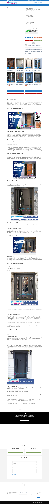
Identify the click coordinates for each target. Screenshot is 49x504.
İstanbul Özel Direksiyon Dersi (23, 493)
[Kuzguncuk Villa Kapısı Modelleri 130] (20, 63)
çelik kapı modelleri (22, 337)
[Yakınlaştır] (8, 27)
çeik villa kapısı (29, 48)
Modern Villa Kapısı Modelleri (36, 46)
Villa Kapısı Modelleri (29, 45)
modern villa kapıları (28, 51)
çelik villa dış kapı (37, 48)
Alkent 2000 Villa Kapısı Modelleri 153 (29, 84)
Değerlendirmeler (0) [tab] (13, 99)
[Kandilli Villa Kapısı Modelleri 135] (38, 77)
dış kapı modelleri (30, 49)
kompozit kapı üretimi (33, 50)
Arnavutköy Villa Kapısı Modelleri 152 (29, 70)
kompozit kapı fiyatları (29, 50)
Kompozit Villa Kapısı (30, 46)
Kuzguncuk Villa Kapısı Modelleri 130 (20, 70)
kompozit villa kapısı (38, 50)
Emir (31, 494)
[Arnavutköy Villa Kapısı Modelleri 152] (29, 63)
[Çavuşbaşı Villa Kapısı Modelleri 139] (11, 77)
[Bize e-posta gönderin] (29, 0)
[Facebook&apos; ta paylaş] (31, 43)
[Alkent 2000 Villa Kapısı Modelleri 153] (29, 77)
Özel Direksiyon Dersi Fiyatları (23, 492)
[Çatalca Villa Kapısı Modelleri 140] (11, 63)
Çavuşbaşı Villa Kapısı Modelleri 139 (11, 84)
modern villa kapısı (32, 51)
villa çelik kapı (35, 51)
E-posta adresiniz (14, 463)
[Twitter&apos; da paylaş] (32, 43)
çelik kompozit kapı (33, 48)
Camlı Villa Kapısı (37, 45)
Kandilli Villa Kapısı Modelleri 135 (37, 84)
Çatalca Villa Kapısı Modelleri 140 (10, 70)
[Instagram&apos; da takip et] (28, 0)
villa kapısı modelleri (29, 53)
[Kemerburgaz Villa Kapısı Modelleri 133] (20, 77)
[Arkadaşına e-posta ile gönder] (33, 43)
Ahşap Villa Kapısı (33, 45)
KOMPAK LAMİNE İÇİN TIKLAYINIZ (30, 26)
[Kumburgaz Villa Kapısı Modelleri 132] (38, 63)
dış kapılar (34, 49)
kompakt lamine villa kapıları (10, 156)
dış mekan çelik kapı (37, 49)
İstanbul (31, 495)
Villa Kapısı (40, 46)
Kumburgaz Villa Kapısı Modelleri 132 (38, 70)
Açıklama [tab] (8, 99)
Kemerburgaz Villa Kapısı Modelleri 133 (19, 84)
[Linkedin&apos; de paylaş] (35, 43)
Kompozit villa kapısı (13, 226)
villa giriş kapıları (38, 51)
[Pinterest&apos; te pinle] (34, 43)
